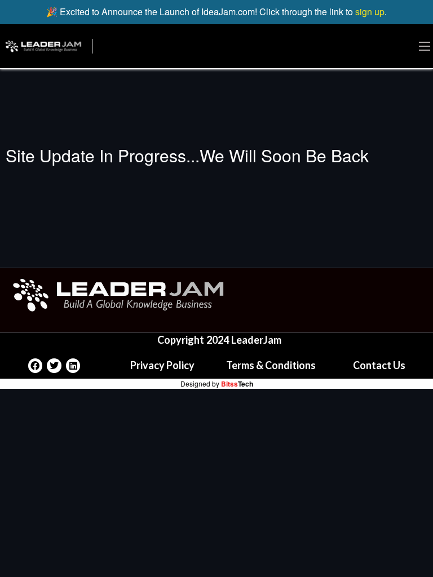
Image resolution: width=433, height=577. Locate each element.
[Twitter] (54, 365)
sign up (370, 11)
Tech (237, 384)
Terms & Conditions (271, 365)
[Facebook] (35, 365)
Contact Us (379, 365)
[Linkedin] (73, 365)
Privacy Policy (162, 365)
